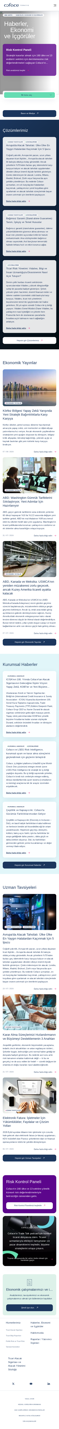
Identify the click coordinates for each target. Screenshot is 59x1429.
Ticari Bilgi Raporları (13, 1336)
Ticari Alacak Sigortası (14, 1330)
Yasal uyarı (29, 1399)
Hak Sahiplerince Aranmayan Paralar (29, 1410)
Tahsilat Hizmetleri (13, 1347)
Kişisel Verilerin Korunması (29, 1404)
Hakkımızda (37, 1333)
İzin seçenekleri (29, 1421)
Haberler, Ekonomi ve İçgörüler (40, 1324)
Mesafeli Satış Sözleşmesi (29, 1415)
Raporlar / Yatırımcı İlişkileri (41, 1341)
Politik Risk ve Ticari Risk (15, 1341)
